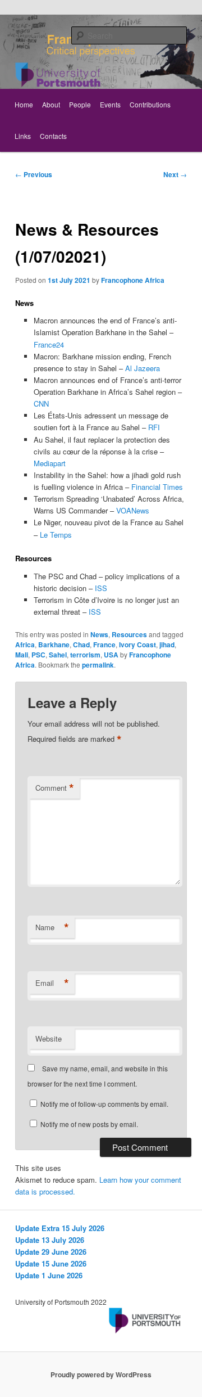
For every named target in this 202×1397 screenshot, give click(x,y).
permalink (98, 665)
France (104, 644)
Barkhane (54, 644)
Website (48, 1038)
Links (23, 136)
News (99, 634)
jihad (167, 644)
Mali (21, 655)
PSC (38, 655)
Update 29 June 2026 (50, 1251)
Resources (129, 634)
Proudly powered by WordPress (101, 1374)
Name (52, 927)
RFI (154, 427)
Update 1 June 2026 (48, 1275)
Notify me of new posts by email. (89, 1124)
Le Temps (56, 534)
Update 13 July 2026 (49, 1239)
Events (110, 104)
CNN (41, 403)
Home (24, 104)
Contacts (53, 136)
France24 (49, 344)
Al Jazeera (142, 368)
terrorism (85, 655)
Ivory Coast (137, 644)
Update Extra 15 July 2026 (59, 1228)
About (51, 104)
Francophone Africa (132, 280)
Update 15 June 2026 (50, 1263)
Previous (33, 174)
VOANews (132, 510)
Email (52, 983)
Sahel (58, 655)
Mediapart (50, 463)
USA (111, 655)
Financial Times (157, 486)
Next (175, 174)
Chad (81, 644)
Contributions (150, 104)
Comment (54, 788)
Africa (25, 644)
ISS (101, 588)
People (80, 104)
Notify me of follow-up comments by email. (104, 1103)
